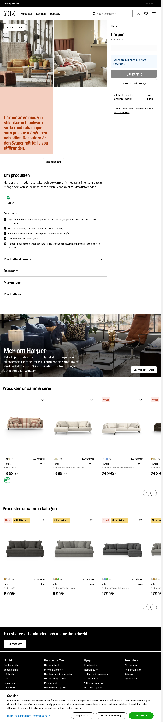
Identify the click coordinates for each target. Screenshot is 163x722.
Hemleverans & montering (58, 674)
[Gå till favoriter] (146, 13)
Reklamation (91, 669)
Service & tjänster (53, 669)
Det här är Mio (11, 665)
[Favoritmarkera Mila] (42, 520)
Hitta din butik (52, 665)
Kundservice (90, 665)
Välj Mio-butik (147, 3)
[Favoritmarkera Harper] (42, 399)
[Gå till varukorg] (153, 13)
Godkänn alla (141, 715)
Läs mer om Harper (144, 369)
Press (7, 678)
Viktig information (94, 683)
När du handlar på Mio (55, 687)
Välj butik (150, 96)
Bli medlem (15, 644)
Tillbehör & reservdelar (96, 674)
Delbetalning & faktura (56, 678)
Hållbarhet (10, 674)
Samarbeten (10, 683)
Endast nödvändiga (111, 715)
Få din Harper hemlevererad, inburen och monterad (133, 110)
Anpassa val (82, 715)
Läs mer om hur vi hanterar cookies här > (28, 715)
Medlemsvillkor (132, 669)
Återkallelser (91, 678)
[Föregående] (146, 493)
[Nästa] (153, 493)
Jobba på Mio (11, 669)
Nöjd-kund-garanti (94, 687)
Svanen (10, 202)
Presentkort (50, 683)
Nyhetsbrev (130, 678)
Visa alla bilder (14, 27)
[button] (26, 53)
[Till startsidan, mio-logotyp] (9, 13)
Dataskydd (9, 687)
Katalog (128, 674)
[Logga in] (138, 13)
